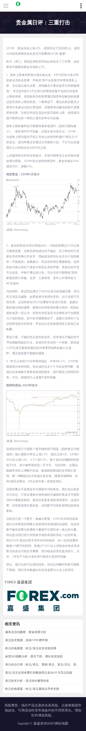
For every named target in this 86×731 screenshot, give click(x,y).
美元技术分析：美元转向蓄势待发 (27, 680)
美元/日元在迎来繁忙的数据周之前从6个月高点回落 (38, 672)
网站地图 (61, 723)
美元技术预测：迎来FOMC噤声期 (26, 640)
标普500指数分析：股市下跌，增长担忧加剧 (34, 656)
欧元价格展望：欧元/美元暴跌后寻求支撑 (32, 688)
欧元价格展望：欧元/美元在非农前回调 (30, 648)
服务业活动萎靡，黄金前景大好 (25, 632)
